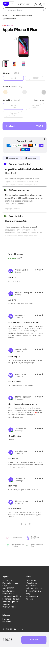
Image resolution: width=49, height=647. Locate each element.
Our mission (31, 585)
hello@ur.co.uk (8, 591)
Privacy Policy (8, 593)
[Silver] (24, 92)
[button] (35, 4)
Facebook (7, 621)
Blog (28, 593)
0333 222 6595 (8, 588)
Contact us (7, 580)
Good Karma (31, 583)
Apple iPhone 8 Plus (9, 18)
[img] (39, 270)
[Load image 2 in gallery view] (14, 64)
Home (5, 16)
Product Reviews (15, 254)
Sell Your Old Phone (34, 588)
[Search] (43, 10)
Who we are (31, 580)
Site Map (29, 599)
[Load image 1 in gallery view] (6, 64)
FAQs (5, 585)
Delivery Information (11, 583)
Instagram (7, 619)
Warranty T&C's (9, 607)
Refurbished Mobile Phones (22, 16)
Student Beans (32, 596)
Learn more (39, 100)
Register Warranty (33, 591)
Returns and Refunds (11, 599)
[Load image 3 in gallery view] (23, 64)
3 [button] (30, 524)
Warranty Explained (10, 601)
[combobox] (24, 10)
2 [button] (25, 524)
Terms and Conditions (12, 596)
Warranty (6, 604)
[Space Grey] (43, 92)
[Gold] (5, 92)
